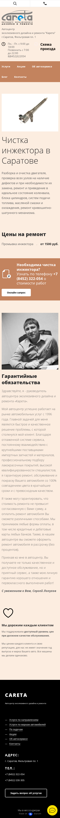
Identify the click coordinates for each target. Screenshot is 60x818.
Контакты (20, 76)
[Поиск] (15, 3)
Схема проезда (48, 46)
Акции (21, 66)
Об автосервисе (42, 66)
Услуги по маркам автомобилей (27, 724)
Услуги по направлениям (23, 719)
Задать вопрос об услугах (26, 793)
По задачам (16, 729)
